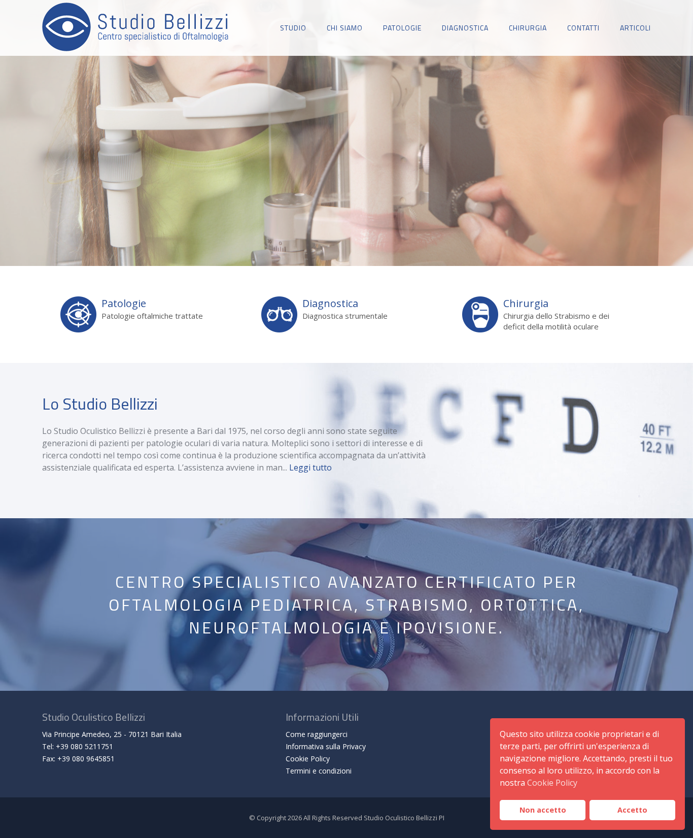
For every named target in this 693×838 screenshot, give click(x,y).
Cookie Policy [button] (552, 782)
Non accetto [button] (542, 810)
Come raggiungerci (317, 734)
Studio (293, 27)
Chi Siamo (345, 27)
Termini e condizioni (319, 771)
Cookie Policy (308, 758)
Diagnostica (465, 27)
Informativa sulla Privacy (326, 746)
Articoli (635, 27)
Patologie (402, 27)
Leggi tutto (310, 467)
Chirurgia (528, 27)
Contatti (583, 27)
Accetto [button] (632, 810)
